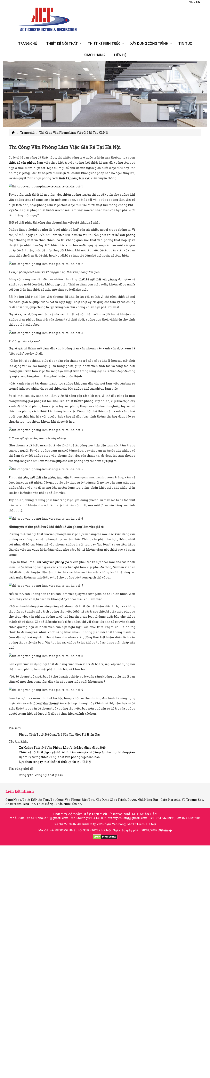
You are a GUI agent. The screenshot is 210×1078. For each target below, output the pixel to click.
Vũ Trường (189, 800)
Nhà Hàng (144, 800)
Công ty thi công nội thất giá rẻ (41, 775)
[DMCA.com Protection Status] (105, 836)
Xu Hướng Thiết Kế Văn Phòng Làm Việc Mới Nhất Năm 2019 (62, 747)
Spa (200, 800)
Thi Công (57, 800)
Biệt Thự (88, 800)
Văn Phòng (73, 800)
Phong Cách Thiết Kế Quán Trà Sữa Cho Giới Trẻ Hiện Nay (59, 734)
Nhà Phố (29, 804)
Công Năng (13, 800)
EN (198, 2)
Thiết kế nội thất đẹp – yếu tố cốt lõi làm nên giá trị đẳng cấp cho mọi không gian (77, 752)
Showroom (14, 804)
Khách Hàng (94, 55)
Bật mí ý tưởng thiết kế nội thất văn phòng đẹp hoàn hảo (59, 757)
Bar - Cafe (160, 800)
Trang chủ (27, 43)
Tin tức (185, 43)
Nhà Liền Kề (72, 804)
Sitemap (165, 830)
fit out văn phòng (45, 703)
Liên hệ (120, 55)
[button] (7, 94)
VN (191, 2)
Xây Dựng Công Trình (149, 43)
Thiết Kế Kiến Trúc (104, 43)
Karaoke (174, 800)
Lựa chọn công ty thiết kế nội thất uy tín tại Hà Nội (55, 762)
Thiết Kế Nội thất (62, 43)
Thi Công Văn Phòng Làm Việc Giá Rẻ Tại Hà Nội (73, 133)
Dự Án (132, 800)
